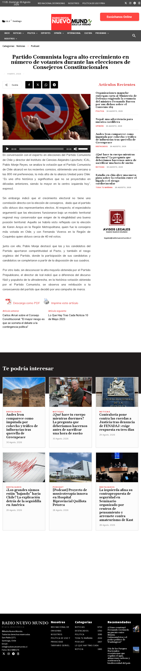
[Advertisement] (70, 556)
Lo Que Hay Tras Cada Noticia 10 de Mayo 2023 (68, 317)
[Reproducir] (7, 149)
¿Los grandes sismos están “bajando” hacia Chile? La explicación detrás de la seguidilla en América (23, 497)
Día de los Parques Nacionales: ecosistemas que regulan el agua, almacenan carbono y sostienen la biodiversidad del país (119, 656)
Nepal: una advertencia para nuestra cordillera (114, 121)
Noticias (21, 46)
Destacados (102, 146)
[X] (37, 84)
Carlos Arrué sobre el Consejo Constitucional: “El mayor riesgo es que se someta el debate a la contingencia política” (24, 321)
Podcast (35, 46)
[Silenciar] (75, 149)
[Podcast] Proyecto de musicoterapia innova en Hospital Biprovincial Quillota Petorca (70, 497)
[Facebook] (29, 84)
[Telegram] (135, 3)
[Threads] (18, 654)
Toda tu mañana (104, 187)
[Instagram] (130, 3)
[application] (47, 149)
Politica (100, 111)
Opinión (100, 126)
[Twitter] (126, 3)
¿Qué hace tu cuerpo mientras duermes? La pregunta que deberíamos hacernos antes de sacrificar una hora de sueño (116, 159)
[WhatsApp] (46, 84)
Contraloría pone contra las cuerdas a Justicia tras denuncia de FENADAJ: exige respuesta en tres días (117, 422)
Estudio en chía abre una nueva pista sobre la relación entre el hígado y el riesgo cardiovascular (116, 179)
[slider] (83, 148)
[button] (134, 35)
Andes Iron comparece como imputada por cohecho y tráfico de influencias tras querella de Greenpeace (116, 138)
